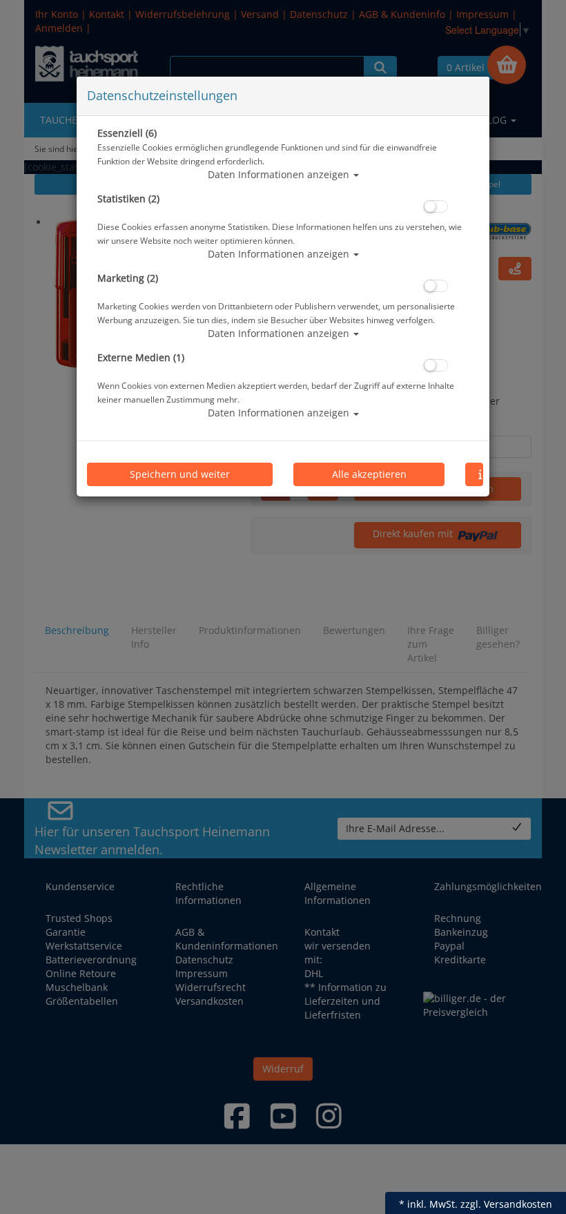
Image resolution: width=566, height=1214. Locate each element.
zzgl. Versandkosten (506, 1204)
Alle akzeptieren (369, 474)
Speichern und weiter (180, 474)
